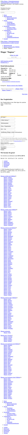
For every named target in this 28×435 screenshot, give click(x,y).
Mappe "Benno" (8, 302)
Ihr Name (3, 117)
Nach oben (24, 94)
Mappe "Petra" (7, 324)
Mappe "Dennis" (8, 183)
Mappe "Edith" (7, 243)
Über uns (9, 31)
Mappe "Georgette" (8, 251)
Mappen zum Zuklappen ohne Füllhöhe (10, 377)
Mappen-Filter (10, 19)
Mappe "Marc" (7, 320)
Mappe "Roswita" (8, 364)
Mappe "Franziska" (8, 381)
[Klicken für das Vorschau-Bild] (14, 55)
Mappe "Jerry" (7, 271)
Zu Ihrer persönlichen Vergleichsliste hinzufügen (11, 81)
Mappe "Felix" (7, 246)
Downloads (6, 26)
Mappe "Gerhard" (8, 216)
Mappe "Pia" (7, 200)
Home (5, 15)
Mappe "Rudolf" (8, 279)
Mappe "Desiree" (8, 237)
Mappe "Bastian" (8, 232)
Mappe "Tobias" (8, 369)
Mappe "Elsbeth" (8, 244)
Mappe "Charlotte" (8, 179)
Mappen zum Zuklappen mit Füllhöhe (10, 344)
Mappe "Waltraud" (8, 225)
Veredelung (9, 22)
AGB (8, 34)
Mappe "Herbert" (8, 262)
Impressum (9, 36)
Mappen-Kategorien (12, 17)
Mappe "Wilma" (8, 295)
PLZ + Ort (3, 129)
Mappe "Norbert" (8, 323)
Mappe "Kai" (7, 272)
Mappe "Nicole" (8, 193)
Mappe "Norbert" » (7, 90)
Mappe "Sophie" (8, 282)
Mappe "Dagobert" (8, 307)
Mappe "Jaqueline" (8, 268)
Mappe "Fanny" (8, 215)
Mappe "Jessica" (8, 387)
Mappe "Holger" (8, 341)
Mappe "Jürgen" (8, 318)
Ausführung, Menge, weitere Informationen (11, 132)
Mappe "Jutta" (7, 191)
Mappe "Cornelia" (8, 181)
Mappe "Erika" (7, 380)
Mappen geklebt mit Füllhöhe (8, 176)
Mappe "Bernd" (8, 233)
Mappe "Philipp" (8, 392)
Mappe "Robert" (8, 278)
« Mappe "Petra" (19, 88)
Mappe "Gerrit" (7, 188)
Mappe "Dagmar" (8, 306)
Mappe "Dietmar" (8, 310)
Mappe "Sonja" (7, 367)
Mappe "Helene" (8, 383)
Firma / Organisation (6, 126)
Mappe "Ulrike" (8, 327)
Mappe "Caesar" (8, 338)
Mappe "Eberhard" (8, 241)
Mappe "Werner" (8, 293)
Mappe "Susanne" (8, 201)
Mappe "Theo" (7, 288)
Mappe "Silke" (7, 395)
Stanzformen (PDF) (11, 29)
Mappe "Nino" (7, 194)
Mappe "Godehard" (8, 255)
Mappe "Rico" (7, 362)
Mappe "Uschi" (7, 207)
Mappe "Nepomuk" (8, 321)
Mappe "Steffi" (7, 283)
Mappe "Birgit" (7, 234)
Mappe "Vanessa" (8, 373)
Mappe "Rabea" (8, 360)
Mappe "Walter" (8, 292)
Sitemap (6, 166)
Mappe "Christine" (8, 304)
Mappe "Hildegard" (8, 316)
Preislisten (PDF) (11, 27)
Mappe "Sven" (7, 202)
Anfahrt (6, 161)
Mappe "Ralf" (7, 220)
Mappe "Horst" (7, 317)
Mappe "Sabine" (8, 394)
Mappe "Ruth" (7, 366)
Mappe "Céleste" (8, 303)
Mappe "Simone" (8, 281)
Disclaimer (6, 165)
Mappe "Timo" (7, 204)
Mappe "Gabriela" (8, 351)
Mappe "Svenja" (8, 325)
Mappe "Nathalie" (8, 391)
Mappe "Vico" (7, 289)
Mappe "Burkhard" (8, 236)
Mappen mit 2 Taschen (6, 335)
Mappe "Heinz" (8, 314)
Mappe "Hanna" (8, 190)
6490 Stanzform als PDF (7, 61)
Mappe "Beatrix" (8, 300)
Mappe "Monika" (8, 219)
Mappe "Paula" (7, 276)
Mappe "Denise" (8, 309)
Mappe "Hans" (7, 260)
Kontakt (6, 38)
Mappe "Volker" (8, 397)
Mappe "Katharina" (8, 356)
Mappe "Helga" (8, 353)
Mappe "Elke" (7, 348)
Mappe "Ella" (7, 311)
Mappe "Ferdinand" (9, 186)
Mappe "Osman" (8, 275)
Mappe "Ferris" (7, 247)
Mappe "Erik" (7, 378)
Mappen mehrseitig (5, 331)
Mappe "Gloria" (8, 254)
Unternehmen (7, 30)
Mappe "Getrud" (8, 352)
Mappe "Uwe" (7, 371)
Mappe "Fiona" (7, 248)
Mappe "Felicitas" (8, 349)
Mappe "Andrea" (8, 229)
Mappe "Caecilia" (8, 337)
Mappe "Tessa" (7, 286)
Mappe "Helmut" (8, 384)
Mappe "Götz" (7, 218)
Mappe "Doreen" (8, 239)
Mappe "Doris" (7, 240)
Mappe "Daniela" (8, 345)
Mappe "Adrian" (8, 177)
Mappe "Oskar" (8, 198)
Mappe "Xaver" (8, 374)
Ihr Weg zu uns (10, 33)
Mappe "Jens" (7, 269)
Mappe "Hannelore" (9, 258)
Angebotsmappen (11, 24)
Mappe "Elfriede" (8, 184)
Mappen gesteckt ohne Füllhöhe (11, 47)
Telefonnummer (4, 123)
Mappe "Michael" (8, 359)
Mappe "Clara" (7, 211)
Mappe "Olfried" (8, 195)
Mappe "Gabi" (7, 187)
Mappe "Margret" (8, 390)
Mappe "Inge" (7, 265)
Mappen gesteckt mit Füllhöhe (8, 227)
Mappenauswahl (8, 16)
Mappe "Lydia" (7, 388)
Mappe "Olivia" (8, 197)
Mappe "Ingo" (7, 385)
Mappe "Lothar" (8, 274)
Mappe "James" (8, 267)
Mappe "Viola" (7, 290)
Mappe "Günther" (8, 257)
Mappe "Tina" (7, 205)
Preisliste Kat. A (5, 62)
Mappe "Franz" (7, 250)
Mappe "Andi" (7, 299)
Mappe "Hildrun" (8, 264)
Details (5, 20)
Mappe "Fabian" (8, 214)
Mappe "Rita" (7, 363)
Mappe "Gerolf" (8, 253)
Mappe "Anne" (7, 230)
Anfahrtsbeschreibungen (13, 37)
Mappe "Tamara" (8, 285)
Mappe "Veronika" (8, 328)
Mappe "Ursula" (8, 370)
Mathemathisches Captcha (7, 143)
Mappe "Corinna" (8, 180)
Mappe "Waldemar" (9, 223)
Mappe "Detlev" (8, 212)
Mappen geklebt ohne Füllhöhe (8, 209)
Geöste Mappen (11, 23)
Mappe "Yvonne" (8, 398)
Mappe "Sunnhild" (8, 222)
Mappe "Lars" (7, 358)
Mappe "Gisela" (8, 313)
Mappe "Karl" (7, 355)
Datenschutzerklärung (18, 140)
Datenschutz (7, 163)
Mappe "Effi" (7, 346)
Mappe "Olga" (7, 332)
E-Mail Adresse (5, 120)
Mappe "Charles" (8, 339)
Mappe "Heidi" (7, 261)
